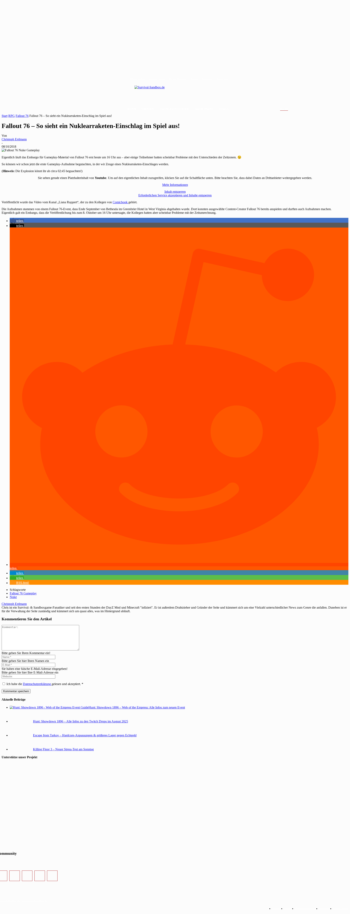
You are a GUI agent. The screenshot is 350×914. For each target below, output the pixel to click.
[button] (289, 109)
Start (4, 116)
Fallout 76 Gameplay (23, 593)
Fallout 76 (22, 116)
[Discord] (39, 876)
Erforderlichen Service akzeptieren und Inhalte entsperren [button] (175, 195)
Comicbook (120, 202)
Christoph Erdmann (14, 139)
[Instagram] (14, 876)
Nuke (13, 597)
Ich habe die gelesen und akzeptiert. (44, 684)
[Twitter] (27, 876)
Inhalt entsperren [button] (175, 191)
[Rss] (52, 876)
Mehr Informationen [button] (175, 184)
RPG (11, 116)
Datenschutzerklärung (37, 684)
